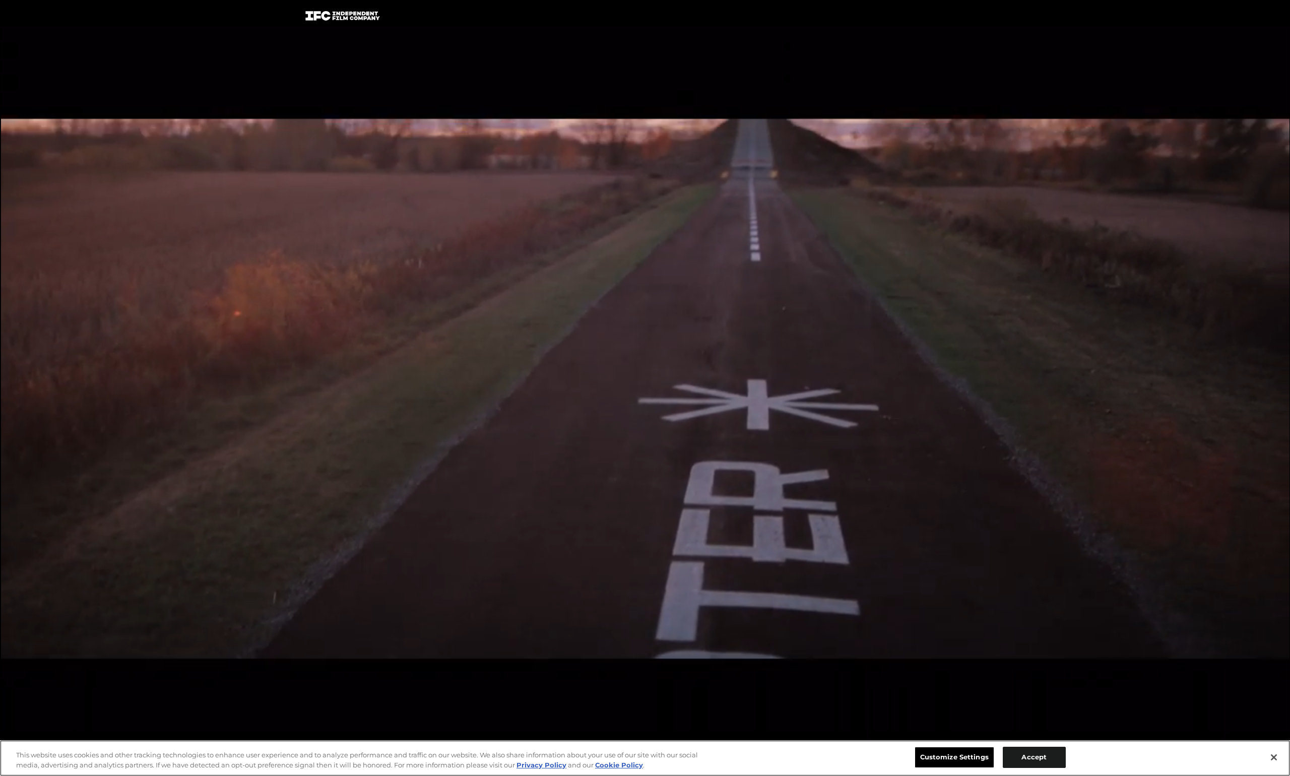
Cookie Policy (619, 765)
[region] (645, 758)
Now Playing (444, 18)
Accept (1034, 757)
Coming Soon (518, 18)
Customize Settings (954, 757)
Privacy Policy (541, 765)
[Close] (1274, 757)
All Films (946, 18)
